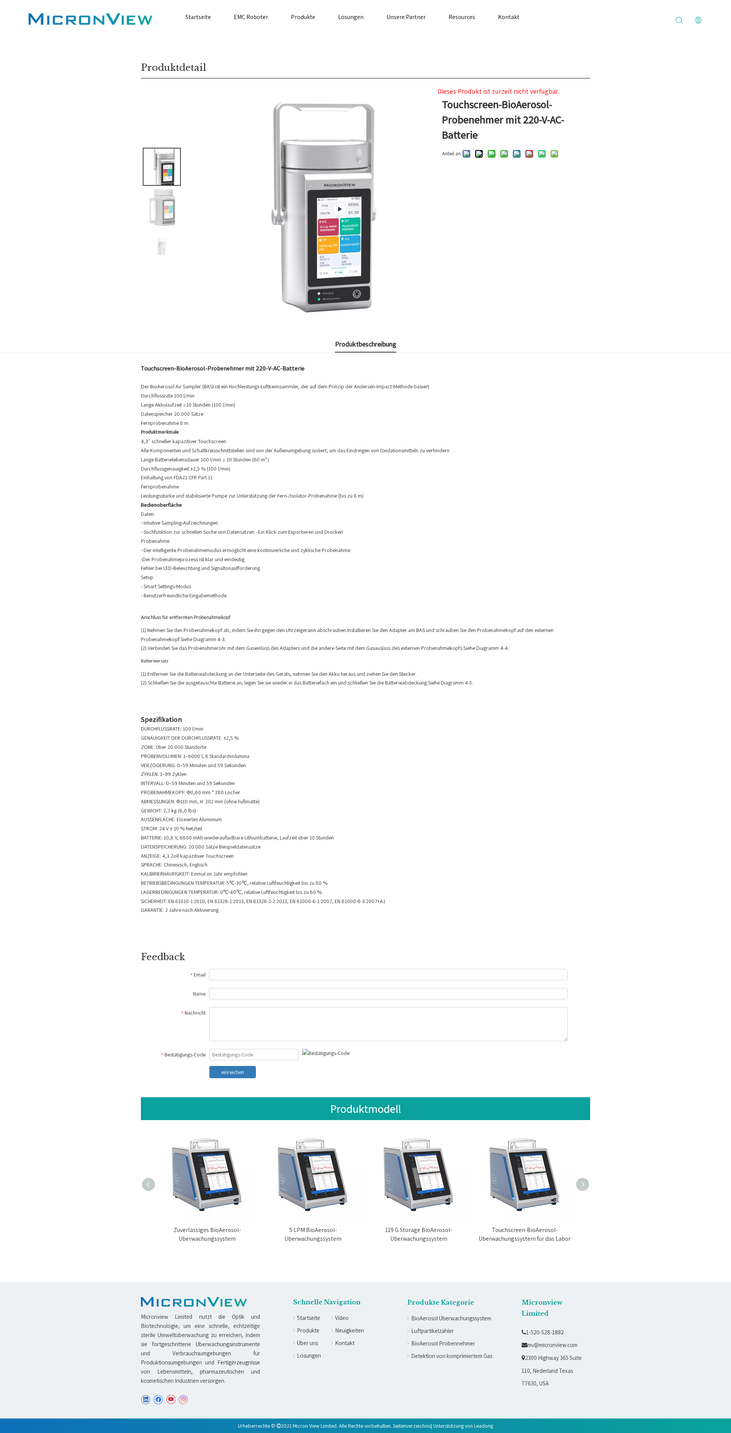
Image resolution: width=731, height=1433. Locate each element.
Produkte (303, 17)
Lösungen (351, 17)
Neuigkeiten (349, 1330)
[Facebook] (158, 1399)
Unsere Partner (406, 17)
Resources (461, 17)
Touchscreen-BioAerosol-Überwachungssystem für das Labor (525, 1234)
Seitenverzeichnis (412, 1425)
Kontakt (508, 17)
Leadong (483, 1425)
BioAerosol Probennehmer (443, 1343)
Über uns (307, 1343)
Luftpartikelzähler (432, 1330)
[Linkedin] (145, 1399)
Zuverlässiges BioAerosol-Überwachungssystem (207, 1234)
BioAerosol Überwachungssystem (451, 1318)
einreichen (232, 1072)
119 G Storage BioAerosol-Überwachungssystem (418, 1234)
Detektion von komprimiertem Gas (451, 1356)
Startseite (198, 17)
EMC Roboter (251, 17)
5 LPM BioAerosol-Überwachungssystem (313, 1234)
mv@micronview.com (550, 1344)
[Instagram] (183, 1400)
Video (342, 1317)
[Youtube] (171, 1399)
